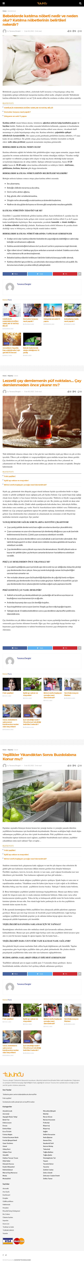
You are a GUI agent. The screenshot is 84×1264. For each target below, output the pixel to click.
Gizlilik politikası (8, 1201)
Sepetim (5, 1220)
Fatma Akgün (7, 1134)
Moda (5, 1176)
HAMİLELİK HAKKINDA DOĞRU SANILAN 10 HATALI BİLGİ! (28, 108)
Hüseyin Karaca (8, 1164)
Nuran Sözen (47, 1117)
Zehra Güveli (47, 1173)
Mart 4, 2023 (28, 355)
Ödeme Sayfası (8, 1217)
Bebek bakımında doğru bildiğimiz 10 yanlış (31, 350)
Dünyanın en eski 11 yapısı (15, 116)
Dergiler (5, 1198)
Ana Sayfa (6, 1192)
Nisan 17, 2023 (8, 355)
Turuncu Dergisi (15, 31)
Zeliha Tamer (47, 1178)
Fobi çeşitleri (9, 476)
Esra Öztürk (7, 1131)
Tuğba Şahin (47, 1155)
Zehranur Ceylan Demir (51, 1176)
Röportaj (10, 376)
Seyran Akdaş (48, 1146)
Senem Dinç (47, 1140)
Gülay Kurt (6, 1149)
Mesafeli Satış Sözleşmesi (11, 1211)
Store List (6, 1224)
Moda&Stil (7, 1178)
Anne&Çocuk (12, 11)
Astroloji (6, 1114)
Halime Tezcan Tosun (10, 1158)
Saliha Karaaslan (49, 1134)
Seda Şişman (47, 1137)
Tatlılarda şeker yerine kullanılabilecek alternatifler (20, 1094)
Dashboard (6, 1195)
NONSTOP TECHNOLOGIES (22, 1260)
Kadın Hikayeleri (9, 1167)
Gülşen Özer (7, 1152)
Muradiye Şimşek (49, 1111)
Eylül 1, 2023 (7, 695)
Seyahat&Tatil (48, 1143)
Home (4, 11)
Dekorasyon (70, 314)
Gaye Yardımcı (8, 1143)
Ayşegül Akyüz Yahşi (10, 1117)
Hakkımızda (6, 1204)
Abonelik (6, 1188)
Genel (6, 314)
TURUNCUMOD (8, 1230)
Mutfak (27, 688)
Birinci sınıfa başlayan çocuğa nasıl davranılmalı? (25, 485)
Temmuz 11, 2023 (70, 324)
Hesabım (6, 1208)
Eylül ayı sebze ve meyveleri (16, 480)
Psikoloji (46, 1123)
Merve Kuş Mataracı (10, 1173)
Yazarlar (46, 1167)
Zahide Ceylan (48, 1170)
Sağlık (45, 1131)
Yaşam (6, 688)
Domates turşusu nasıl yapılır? (17, 112)
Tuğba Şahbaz (48, 1152)
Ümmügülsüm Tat (49, 1158)
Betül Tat (6, 1120)
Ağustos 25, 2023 (8, 328)
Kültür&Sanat (8, 1170)
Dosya (5, 1126)
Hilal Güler (6, 1161)
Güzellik (6, 1155)
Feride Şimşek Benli (10, 1140)
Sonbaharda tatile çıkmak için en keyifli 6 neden (19, 1102)
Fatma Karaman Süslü (10, 1137)
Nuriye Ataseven (49, 1120)
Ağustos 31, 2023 (70, 698)
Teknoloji (46, 1149)
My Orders (6, 1214)
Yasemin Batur (48, 1164)
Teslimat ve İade (8, 1227)
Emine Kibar (7, 1128)
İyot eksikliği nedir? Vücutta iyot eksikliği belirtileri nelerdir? (32, 722)
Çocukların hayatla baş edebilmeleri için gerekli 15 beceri (11, 350)
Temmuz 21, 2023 (49, 324)
